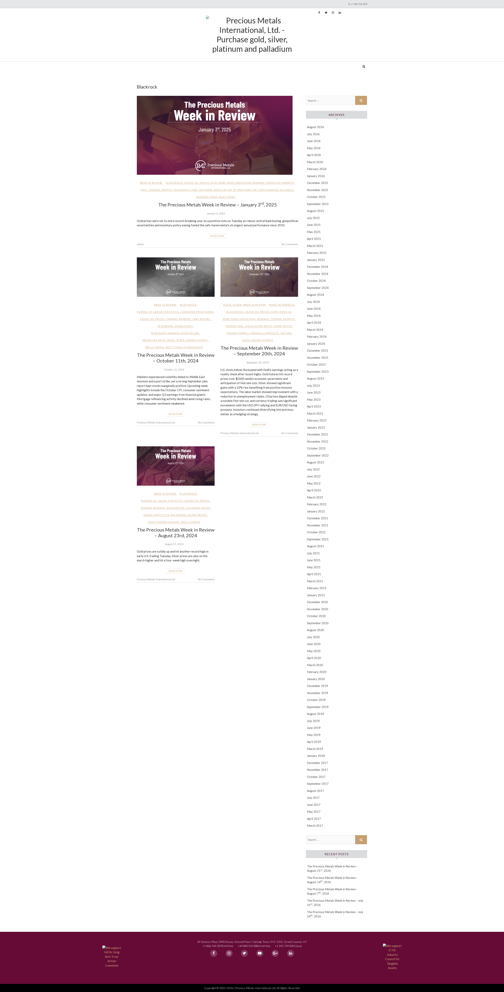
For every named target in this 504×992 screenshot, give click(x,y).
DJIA (214, 182)
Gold (227, 304)
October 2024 (316, 280)
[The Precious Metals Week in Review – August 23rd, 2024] (176, 466)
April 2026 (314, 155)
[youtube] (259, 953)
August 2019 (315, 714)
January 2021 (316, 595)
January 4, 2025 (216, 213)
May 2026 (314, 148)
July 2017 (313, 797)
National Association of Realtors (225, 190)
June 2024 (314, 308)
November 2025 (317, 190)
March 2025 (315, 246)
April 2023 (314, 406)
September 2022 (318, 455)
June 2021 (314, 560)
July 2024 (313, 301)
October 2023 (316, 364)
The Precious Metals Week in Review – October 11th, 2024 (175, 357)
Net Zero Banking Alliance (273, 190)
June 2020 (314, 644)
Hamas (148, 515)
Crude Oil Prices (196, 182)
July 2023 (313, 385)
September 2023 (318, 371)
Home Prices (283, 326)
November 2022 (317, 441)
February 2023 (316, 420)
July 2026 (313, 134)
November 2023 (317, 357)
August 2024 (315, 294)
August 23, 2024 (174, 544)
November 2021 (317, 525)
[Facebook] (213, 953)
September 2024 (318, 287)
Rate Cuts (162, 515)
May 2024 (314, 315)
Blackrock (174, 182)
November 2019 (317, 693)
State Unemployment (192, 340)
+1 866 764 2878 (359, 4)
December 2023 (317, 350)
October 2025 (316, 197)
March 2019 (315, 749)
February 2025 (316, 252)
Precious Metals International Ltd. (167, 63)
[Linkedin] (290, 953)
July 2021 (313, 553)
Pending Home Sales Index (215, 197)
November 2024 (317, 274)
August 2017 (315, 790)
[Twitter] (244, 953)
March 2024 (315, 329)
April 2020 (314, 658)
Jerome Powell (238, 333)
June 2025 (314, 225)
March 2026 (315, 162)
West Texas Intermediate (184, 347)
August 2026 (315, 127)
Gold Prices (176, 508)
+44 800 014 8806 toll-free (254, 946)
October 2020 (316, 616)
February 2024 (316, 336)
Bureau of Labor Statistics (158, 312)
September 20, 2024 (257, 362)
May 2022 (314, 483)
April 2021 (314, 574)
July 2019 (313, 721)
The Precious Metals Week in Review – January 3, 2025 (217, 204)
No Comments (290, 244)
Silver (237, 304)
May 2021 (314, 567)
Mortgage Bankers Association (175, 333)
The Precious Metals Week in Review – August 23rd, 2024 (175, 532)
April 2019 (314, 741)
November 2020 (317, 609)
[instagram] (229, 953)
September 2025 (318, 204)
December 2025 (317, 183)
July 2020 (313, 637)
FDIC (144, 190)
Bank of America (281, 304)
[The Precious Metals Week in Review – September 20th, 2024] (259, 277)
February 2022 (316, 504)
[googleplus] (275, 953)
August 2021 (315, 546)
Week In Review (151, 182)
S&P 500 (286, 333)
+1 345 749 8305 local (288, 946)
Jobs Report (201, 319)
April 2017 (314, 818)
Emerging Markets (280, 182)
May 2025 (314, 232)
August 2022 (315, 462)
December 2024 (317, 266)
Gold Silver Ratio (259, 326)
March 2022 (315, 497)
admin (140, 244)
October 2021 (316, 532)
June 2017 (314, 804)
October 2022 (316, 448)
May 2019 (314, 735)
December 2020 (317, 602)
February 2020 (316, 672)
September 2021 (318, 539)
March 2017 (315, 825)
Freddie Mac (235, 326)
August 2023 (315, 378)
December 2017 (317, 763)
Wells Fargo (154, 347)
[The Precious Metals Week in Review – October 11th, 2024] (176, 277)
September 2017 (318, 783)
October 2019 (316, 700)
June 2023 (314, 392)
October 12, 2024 (174, 369)
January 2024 (316, 343)
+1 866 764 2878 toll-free (217, 946)
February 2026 (316, 169)
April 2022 (314, 490)
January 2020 (316, 679)
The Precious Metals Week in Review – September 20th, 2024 (259, 350)
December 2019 (317, 686)
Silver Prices (197, 515)
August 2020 (315, 630)
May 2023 (314, 399)
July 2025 (313, 218)
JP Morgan (165, 326)
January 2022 (316, 511)
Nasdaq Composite (265, 333)
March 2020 (315, 665)
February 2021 (316, 588)
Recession (178, 515)
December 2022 (317, 434)
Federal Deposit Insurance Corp (173, 190)
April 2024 (314, 322)
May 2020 (314, 651)
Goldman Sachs (198, 508)
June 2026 (314, 141)
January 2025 (316, 260)
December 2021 (317, 518)
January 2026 (316, 176)
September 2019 (318, 707)
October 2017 (316, 776)
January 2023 (316, 427)
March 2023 (315, 413)
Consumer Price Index (196, 312)
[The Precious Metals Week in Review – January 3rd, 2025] (217, 135)
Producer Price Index (159, 340)
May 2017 (314, 811)
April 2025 (314, 238)
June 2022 (314, 476)
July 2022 (313, 469)
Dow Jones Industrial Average (242, 182)
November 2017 (317, 769)
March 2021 (315, 581)
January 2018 (316, 755)
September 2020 (318, 623)
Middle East (184, 326)
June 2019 (314, 727)
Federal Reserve (178, 319)
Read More (217, 236)
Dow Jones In (281, 312)
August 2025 (315, 211)
